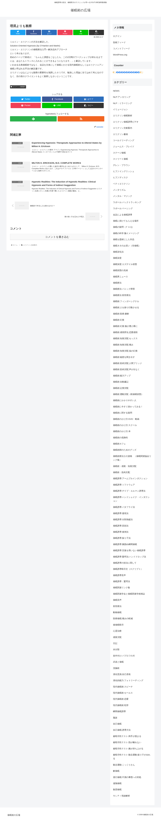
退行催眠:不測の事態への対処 (127, 777)
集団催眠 (117, 789)
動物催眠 (117, 612)
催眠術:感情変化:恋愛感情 (125, 332)
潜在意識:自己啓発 (122, 674)
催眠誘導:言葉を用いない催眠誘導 (129, 550)
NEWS (116, 91)
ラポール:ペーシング (123, 208)
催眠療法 (117, 283)
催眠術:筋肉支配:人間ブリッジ (127, 363)
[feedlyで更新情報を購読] (33, 118)
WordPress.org (120, 55)
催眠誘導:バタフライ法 (124, 507)
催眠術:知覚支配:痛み (123, 345)
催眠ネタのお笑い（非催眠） (127, 246)
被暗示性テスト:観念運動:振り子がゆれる (131, 757)
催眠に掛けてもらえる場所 (125, 221)
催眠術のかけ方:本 (122, 431)
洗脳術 (116, 668)
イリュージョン (120, 109)
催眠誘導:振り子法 (122, 538)
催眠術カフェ (119, 444)
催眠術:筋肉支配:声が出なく (126, 369)
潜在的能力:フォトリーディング (128, 680)
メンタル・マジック (122, 196)
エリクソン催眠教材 (122, 115)
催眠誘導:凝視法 (120, 513)
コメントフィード (121, 48)
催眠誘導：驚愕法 (121, 581)
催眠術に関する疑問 (122, 413)
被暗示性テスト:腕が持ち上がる (128, 748)
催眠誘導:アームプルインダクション (130, 478)
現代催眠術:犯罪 (120, 705)
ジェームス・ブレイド (123, 146)
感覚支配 (117, 637)
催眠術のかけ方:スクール (125, 425)
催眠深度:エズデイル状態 (125, 264)
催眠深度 (117, 258)
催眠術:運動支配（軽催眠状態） (128, 394)
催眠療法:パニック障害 (124, 289)
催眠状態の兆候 (120, 270)
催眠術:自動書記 (120, 382)
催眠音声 (117, 600)
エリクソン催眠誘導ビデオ (125, 122)
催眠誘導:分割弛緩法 (123, 519)
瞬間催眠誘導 (119, 711)
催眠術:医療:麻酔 (121, 314)
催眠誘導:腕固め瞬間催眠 (125, 544)
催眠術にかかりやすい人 (124, 400)
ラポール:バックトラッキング (127, 202)
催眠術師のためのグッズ (124, 450)
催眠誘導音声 (119, 575)
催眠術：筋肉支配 (121, 472)
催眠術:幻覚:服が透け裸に (125, 326)
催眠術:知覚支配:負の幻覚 (125, 351)
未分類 (116, 649)
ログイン (117, 36)
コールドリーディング (123, 140)
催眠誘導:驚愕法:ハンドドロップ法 (129, 557)
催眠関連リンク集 (121, 587)
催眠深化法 (118, 252)
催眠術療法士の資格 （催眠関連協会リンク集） (132, 458)
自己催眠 (117, 724)
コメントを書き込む (57, 236)
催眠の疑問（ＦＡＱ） (123, 227)
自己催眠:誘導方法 (122, 730)
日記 (115, 643)
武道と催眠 (118, 662)
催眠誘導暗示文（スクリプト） (128, 569)
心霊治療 (117, 631)
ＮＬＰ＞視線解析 (121, 796)
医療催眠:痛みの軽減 (123, 618)
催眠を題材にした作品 (123, 239)
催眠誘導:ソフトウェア (124, 485)
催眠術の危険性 (120, 437)
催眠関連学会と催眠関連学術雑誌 (129, 594)
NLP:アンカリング (121, 97)
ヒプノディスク (120, 177)
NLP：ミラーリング (122, 103)
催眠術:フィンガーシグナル (126, 301)
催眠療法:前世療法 (122, 295)
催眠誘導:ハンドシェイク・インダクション (131, 499)
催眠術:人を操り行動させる (126, 307)
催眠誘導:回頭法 (120, 526)
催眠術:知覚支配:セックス (125, 338)
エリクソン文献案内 (19, 87)
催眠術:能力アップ (122, 375)
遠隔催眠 (117, 783)
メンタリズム (119, 190)
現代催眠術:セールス (123, 693)
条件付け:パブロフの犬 (124, 656)
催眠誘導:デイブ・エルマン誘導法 (129, 491)
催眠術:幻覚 (118, 320)
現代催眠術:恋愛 (120, 699)
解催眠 (116, 771)
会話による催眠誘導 (122, 215)
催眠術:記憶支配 (120, 388)
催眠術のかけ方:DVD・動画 (126, 419)
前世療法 (117, 606)
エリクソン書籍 (120, 134)
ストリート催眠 (120, 159)
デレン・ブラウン (121, 165)
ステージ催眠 (119, 153)
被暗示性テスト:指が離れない (127, 742)
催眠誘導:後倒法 (120, 532)
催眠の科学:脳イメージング (126, 233)
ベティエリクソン (121, 184)
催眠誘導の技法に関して (124, 563)
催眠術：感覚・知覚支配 (124, 466)
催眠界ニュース (120, 276)
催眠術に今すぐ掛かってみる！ (128, 406)
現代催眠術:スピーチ (123, 687)
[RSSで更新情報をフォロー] (81, 118)
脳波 (115, 717)
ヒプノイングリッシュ (123, 171)
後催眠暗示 (118, 625)
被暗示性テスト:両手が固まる (127, 736)
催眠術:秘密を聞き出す (124, 357)
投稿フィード (119, 42)
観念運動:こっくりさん (124, 765)
